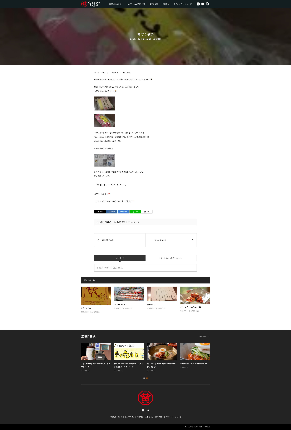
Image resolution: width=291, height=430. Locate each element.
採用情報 (166, 4)
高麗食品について (115, 4)
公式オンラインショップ (183, 4)
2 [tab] (147, 378)
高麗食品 (108, 222)
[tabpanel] (147, 357)
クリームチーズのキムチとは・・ (192, 307)
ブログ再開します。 (121, 304)
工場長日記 (154, 4)
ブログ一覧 (203, 336)
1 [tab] (144, 378)
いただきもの (86, 308)
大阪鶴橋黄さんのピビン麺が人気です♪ (194, 364)
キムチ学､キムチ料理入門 (135, 4)
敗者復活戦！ (152, 304)
